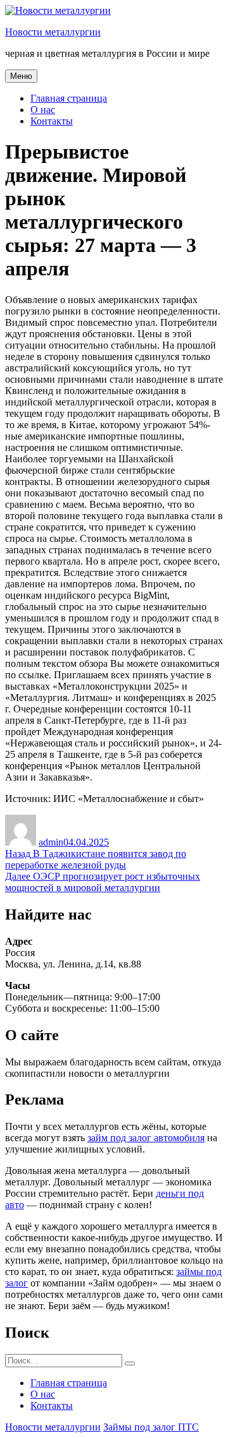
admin (51, 842)
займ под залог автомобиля (146, 1137)
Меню (21, 76)
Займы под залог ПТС (151, 1427)
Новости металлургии (53, 32)
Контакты (51, 121)
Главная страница (68, 98)
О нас (42, 109)
